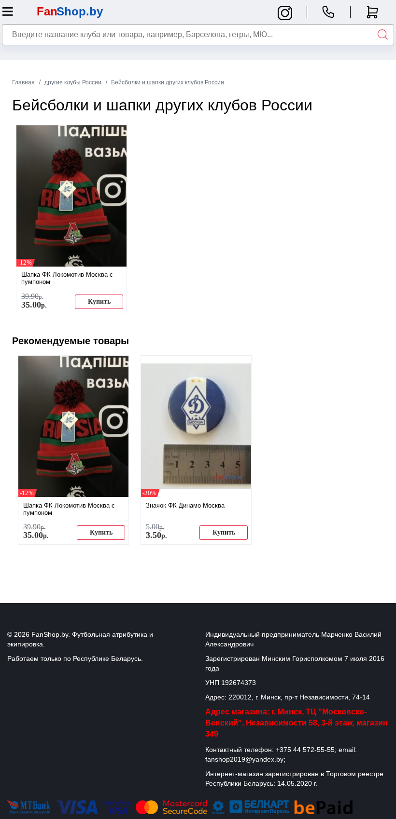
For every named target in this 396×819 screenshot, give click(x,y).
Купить (99, 301)
